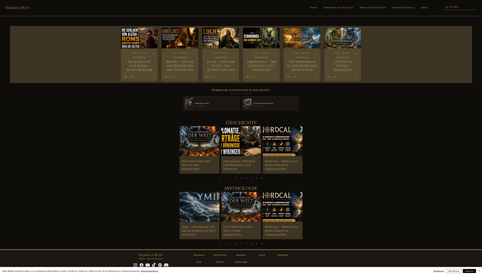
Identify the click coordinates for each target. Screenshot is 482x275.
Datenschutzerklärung (149, 271)
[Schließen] (478, 271)
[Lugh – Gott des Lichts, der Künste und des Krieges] (220, 38)
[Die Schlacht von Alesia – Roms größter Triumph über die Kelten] (139, 38)
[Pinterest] (160, 265)
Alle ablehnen (453, 271)
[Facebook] (141, 265)
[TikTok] (153, 265)
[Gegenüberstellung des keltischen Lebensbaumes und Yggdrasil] (302, 38)
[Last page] (262, 178)
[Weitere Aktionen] (154, 54)
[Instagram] (135, 265)
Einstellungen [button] (439, 271)
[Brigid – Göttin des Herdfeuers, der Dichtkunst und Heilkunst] (180, 38)
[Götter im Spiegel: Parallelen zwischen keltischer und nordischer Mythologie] (342, 38)
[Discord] (166, 265)
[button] (424, 8)
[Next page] (257, 178)
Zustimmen (469, 271)
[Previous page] (225, 178)
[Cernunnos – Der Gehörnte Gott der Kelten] (261, 38)
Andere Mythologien (139, 57)
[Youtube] (147, 265)
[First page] (220, 178)
